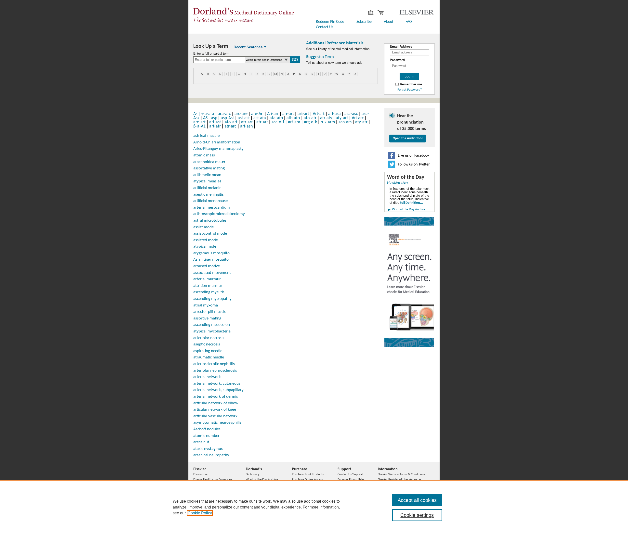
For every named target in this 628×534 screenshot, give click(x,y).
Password (397, 60)
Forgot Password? (409, 90)
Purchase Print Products (308, 474)
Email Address (401, 46)
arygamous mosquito (211, 253)
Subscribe (364, 22)
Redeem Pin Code (330, 22)
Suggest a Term (320, 57)
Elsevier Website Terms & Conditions (401, 474)
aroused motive (206, 266)
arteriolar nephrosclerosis (215, 371)
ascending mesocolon (211, 325)
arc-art (199, 122)
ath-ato (293, 118)
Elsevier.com (201, 474)
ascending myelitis (208, 292)
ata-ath (276, 118)
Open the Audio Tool (407, 138)
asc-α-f (278, 122)
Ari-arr (273, 114)
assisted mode (205, 240)
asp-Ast (227, 118)
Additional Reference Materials (334, 43)
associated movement (212, 273)
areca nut (201, 442)
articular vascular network (215, 416)
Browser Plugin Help (351, 479)
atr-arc (230, 126)
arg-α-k (310, 122)
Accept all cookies (417, 500)
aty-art (342, 118)
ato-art (231, 122)
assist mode (203, 227)
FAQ (409, 22)
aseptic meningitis (208, 194)
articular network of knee (214, 409)
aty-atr (361, 122)
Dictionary (252, 474)
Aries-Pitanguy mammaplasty (218, 149)
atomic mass (204, 155)
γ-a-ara (207, 114)
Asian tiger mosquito (211, 259)
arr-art (288, 114)
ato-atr (310, 118)
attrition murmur (207, 286)
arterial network (207, 377)
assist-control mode (210, 233)
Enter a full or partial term (211, 53)
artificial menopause (210, 201)
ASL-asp (210, 118)
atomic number (206, 436)
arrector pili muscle (209, 312)
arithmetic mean (207, 175)
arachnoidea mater (209, 162)
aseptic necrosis (206, 344)
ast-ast (244, 118)
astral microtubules (209, 220)
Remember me (411, 84)
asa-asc (351, 114)
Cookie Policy (200, 513)
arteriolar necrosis (208, 338)
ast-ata (259, 118)
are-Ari (257, 114)
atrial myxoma (205, 305)
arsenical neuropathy (211, 455)
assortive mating (207, 318)
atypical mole (204, 246)
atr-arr (262, 122)
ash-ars (345, 122)
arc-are (241, 114)
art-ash (246, 126)
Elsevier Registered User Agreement (400, 479)
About (388, 22)
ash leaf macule (206, 136)
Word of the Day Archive (408, 209)
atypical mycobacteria (212, 331)
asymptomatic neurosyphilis (217, 422)
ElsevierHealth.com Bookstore (212, 479)
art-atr (215, 126)
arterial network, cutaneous (216, 383)
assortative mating (209, 168)
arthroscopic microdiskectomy (219, 214)
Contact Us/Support (350, 474)
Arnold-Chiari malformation (216, 142)
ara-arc (224, 114)
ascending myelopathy (212, 299)
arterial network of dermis (215, 396)
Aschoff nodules (207, 429)
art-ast (215, 122)
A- (197, 114)
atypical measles (207, 181)
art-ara (294, 122)
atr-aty (326, 118)
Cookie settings (417, 515)
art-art (303, 114)
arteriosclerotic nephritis (214, 364)
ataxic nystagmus (208, 449)
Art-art (319, 114)
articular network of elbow (215, 403)
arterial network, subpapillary (218, 390)
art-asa (334, 114)
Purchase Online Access (307, 479)
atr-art (247, 122)
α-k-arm (328, 122)
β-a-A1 (199, 126)
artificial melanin (207, 188)
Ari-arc (358, 118)
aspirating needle (207, 351)
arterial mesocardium (211, 207)
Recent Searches (248, 47)
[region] (314, 507)
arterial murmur (207, 279)
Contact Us (324, 27)
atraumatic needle (208, 357)
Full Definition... (411, 203)
